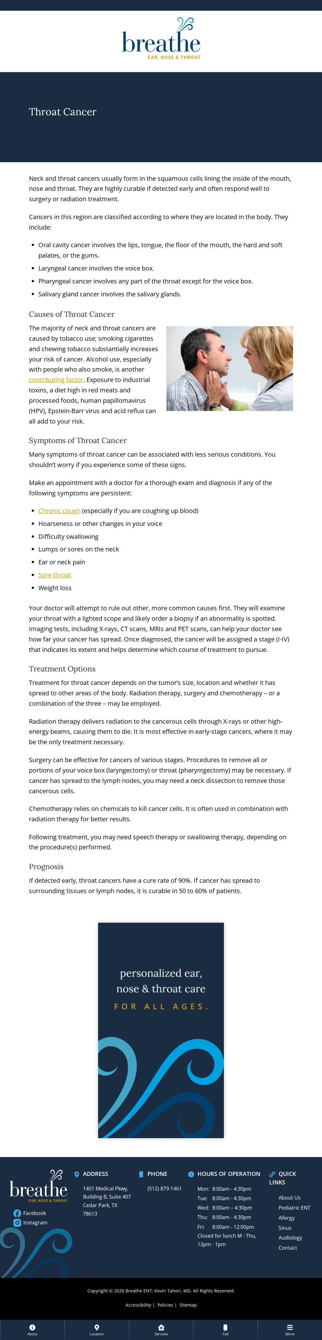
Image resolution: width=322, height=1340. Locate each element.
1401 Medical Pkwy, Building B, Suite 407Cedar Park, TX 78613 (107, 1201)
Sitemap (188, 1305)
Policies (165, 1305)
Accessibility (138, 1305)
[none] (32, 1330)
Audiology (290, 1237)
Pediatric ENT (294, 1207)
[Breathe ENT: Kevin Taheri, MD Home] (161, 37)
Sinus (285, 1227)
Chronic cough (59, 510)
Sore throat (54, 575)
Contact (288, 1247)
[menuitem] (32, 1330)
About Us (290, 1197)
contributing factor (56, 379)
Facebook (34, 1213)
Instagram (34, 1222)
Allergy (287, 1217)
